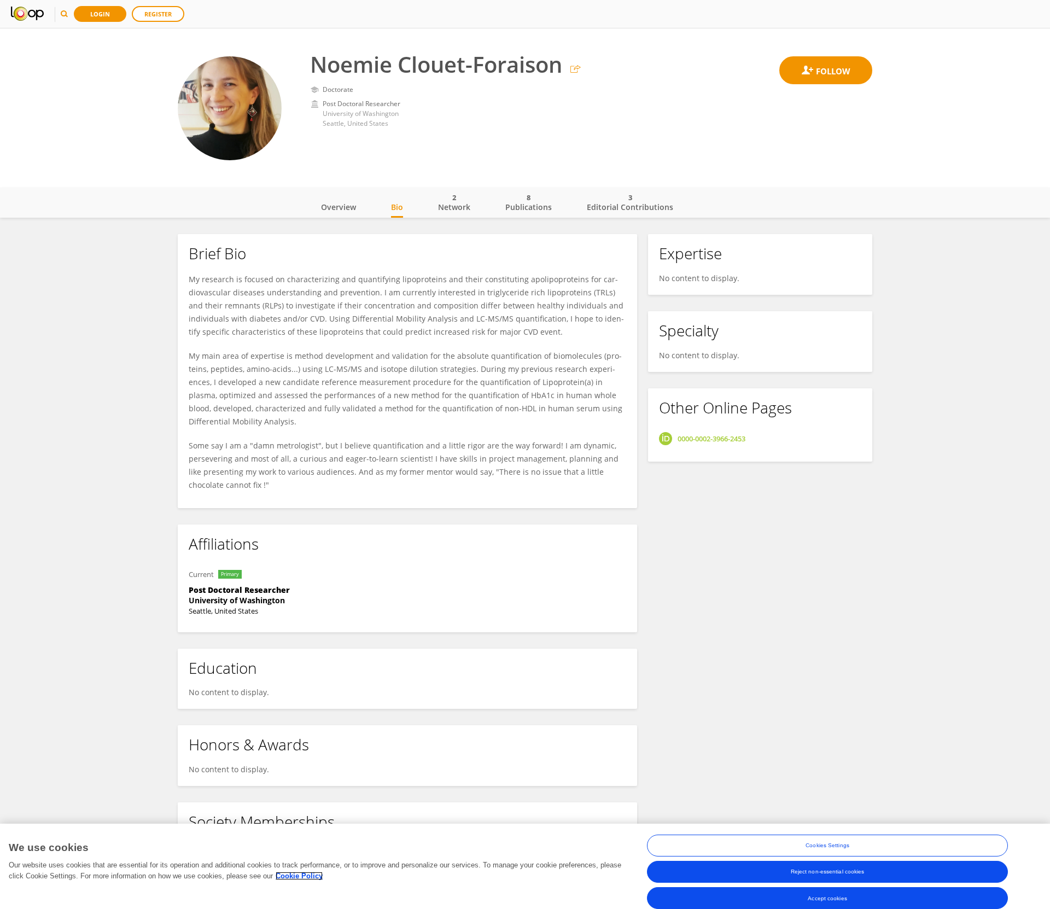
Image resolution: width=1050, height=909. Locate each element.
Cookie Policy (299, 876)
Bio (397, 207)
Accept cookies (827, 898)
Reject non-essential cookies (828, 872)
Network (454, 202)
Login (100, 14)
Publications (528, 202)
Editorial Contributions (630, 202)
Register (158, 14)
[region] (525, 866)
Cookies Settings (827, 845)
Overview (338, 207)
